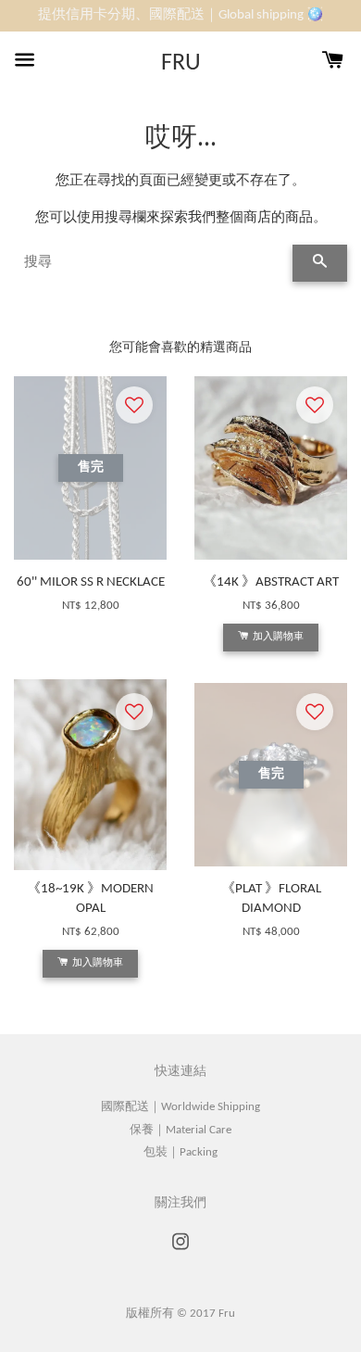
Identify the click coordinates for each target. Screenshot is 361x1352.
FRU (181, 63)
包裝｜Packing (180, 1152)
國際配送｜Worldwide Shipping (180, 1107)
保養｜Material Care (180, 1130)
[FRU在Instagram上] (180, 1251)
